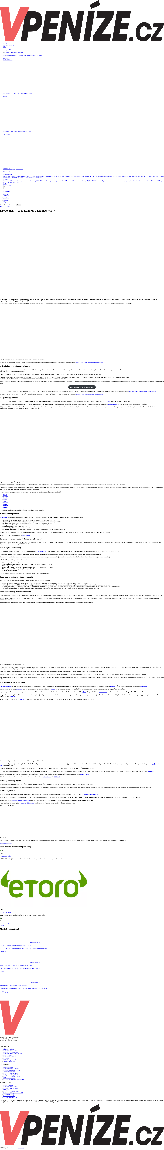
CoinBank (19, 689)
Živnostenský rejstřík (9, 1061)
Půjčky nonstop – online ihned (11, 1055)
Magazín (5, 202)
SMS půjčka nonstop (9, 1089)
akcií (108, 401)
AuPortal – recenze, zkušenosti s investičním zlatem (40, 176)
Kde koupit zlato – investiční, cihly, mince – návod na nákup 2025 (21, 181)
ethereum (6, 496)
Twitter (2, 843)
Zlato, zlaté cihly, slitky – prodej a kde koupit (107, 181)
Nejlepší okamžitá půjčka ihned (11, 1075)
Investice (5, 44)
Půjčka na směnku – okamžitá (11, 1068)
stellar (5, 504)
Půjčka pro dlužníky (8, 1049)
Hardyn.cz (151, 771)
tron (1, 765)
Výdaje (5, 197)
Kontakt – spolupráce (9, 1096)
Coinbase (52, 689)
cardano (5, 507)
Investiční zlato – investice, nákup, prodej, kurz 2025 (80, 181)
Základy (5, 194)
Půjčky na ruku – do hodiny (10, 1073)
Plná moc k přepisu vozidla (10, 1052)
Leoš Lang (21, 1148)
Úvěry (5, 184)
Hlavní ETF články (8, 45)
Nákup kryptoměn (5, 686)
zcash (5, 499)
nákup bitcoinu (103, 692)
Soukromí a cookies (8, 1094)
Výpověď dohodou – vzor (10, 1097)
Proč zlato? (6, 179)
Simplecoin (143, 686)
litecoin (5, 498)
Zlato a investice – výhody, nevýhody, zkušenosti (52, 181)
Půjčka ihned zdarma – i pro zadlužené (13, 1079)
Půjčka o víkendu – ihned (10, 1050)
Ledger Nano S (84, 774)
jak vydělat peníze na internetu (90, 794)
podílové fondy (46, 777)
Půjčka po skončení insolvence (11, 1070)
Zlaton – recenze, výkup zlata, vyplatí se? (14, 176)
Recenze (2, 856)
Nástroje (5, 200)
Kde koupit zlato (7, 174)
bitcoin (5, 495)
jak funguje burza (40, 551)
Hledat (18, 205)
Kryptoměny (3, 517)
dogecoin (6, 502)
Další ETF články (8, 60)
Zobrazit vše (3, 925)
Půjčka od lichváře (8, 1067)
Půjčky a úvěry (7, 185)
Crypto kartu (26, 535)
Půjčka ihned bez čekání (9, 1056)
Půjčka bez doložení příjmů (10, 1088)
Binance (112, 686)
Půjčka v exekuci (8, 1085)
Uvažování (6, 198)
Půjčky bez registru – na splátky (12, 1076)
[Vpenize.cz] (82, 41)
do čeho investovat (113, 404)
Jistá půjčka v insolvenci (9, 1071)
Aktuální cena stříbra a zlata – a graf (148, 181)
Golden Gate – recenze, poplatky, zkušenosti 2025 (98, 176)
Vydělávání (6, 195)
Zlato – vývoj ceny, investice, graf (129, 181)
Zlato (4, 47)
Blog (10, 843)
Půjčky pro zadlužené (9, 1078)
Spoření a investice (5, 206)
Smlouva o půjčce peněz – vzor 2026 (13, 1093)
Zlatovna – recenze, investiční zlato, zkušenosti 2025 (126, 176)
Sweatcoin (22, 699)
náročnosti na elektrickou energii (20, 800)
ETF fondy (57, 777)
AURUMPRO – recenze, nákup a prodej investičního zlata (26, 177)
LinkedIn (6, 843)
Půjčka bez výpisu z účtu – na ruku (12, 1053)
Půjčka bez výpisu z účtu (10, 1060)
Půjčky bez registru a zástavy (11, 1091)
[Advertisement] (82, 226)
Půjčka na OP (7, 1058)
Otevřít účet (8, 856)
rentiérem (12, 696)
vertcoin (5, 505)
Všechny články (4, 993)
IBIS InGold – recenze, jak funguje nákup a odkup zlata (69, 176)
